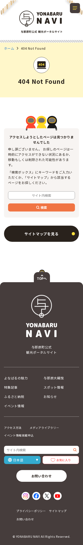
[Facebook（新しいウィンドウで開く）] (36, 496)
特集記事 (11, 387)
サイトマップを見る (41, 233)
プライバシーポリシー (31, 511)
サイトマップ (58, 511)
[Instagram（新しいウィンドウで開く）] (26, 496)
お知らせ (50, 396)
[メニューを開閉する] (75, 8)
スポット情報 (54, 387)
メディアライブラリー (44, 428)
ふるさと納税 (14, 396)
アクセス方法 (13, 428)
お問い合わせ (41, 475)
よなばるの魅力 (16, 378)
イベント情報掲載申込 (19, 435)
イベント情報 (14, 405)
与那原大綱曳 (54, 378)
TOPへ (42, 278)
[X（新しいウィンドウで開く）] (47, 496)
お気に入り (63, 460)
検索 (43, 207)
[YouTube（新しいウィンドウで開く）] (58, 496)
